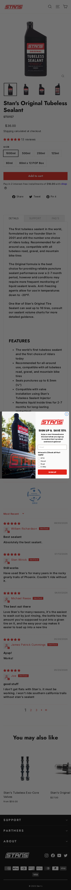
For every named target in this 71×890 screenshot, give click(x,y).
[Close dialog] (66, 414)
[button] (52, 422)
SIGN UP (52, 472)
